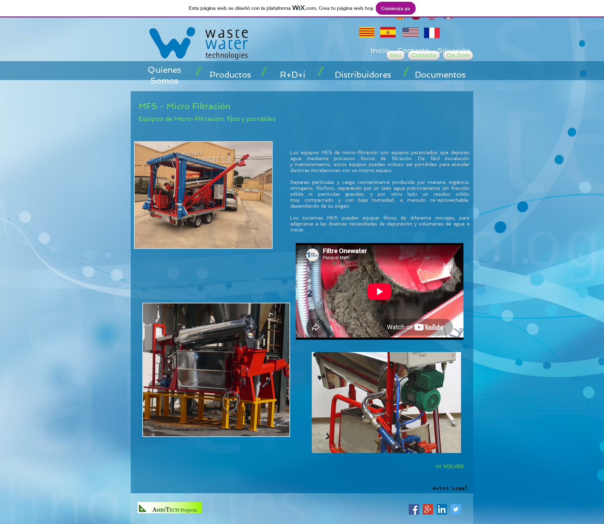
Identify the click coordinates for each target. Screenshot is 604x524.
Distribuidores (363, 75)
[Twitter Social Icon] (456, 509)
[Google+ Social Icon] (428, 509)
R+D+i (292, 75)
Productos (230, 75)
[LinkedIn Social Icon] (442, 509)
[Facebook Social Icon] (414, 509)
